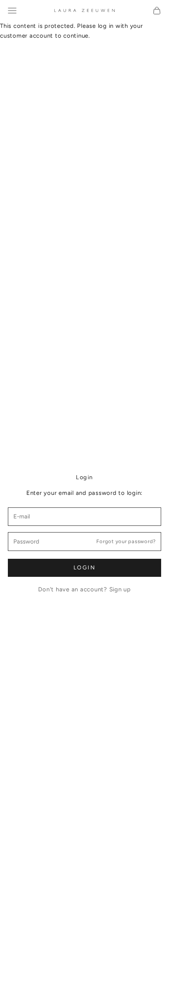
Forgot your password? (126, 541)
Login (84, 567)
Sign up (120, 589)
